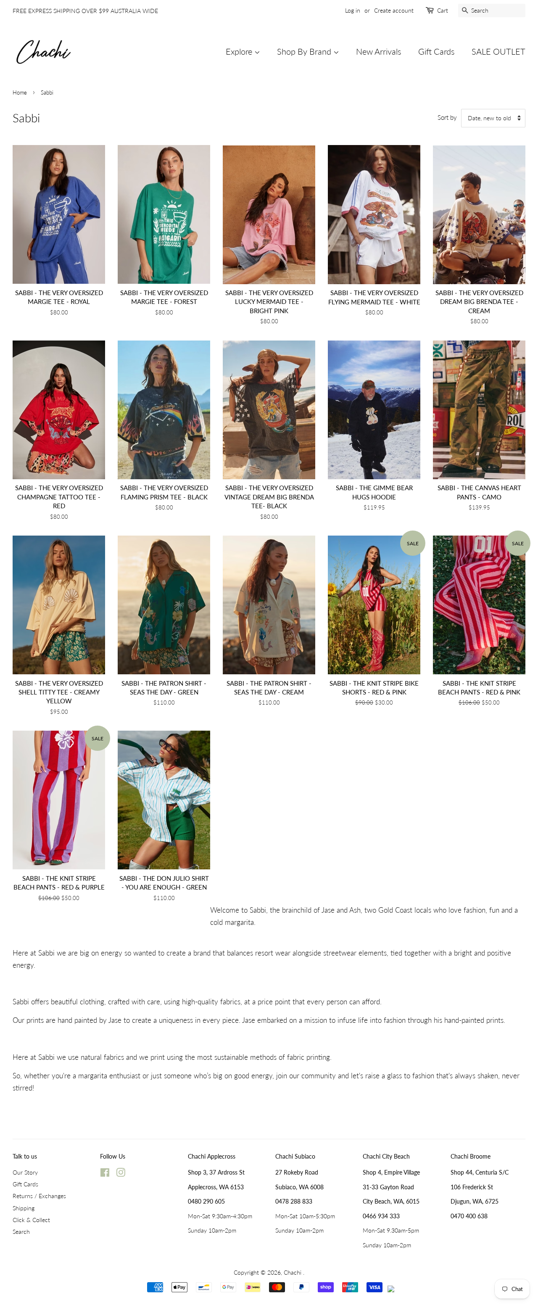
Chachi (293, 1272)
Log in (352, 10)
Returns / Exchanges (39, 1195)
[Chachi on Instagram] (120, 1174)
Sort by (447, 117)
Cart (442, 10)
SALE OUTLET (498, 51)
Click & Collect (31, 1219)
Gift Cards (436, 51)
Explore (240, 51)
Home (20, 92)
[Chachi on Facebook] (105, 1174)
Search (21, 1231)
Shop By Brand (305, 51)
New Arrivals (378, 51)
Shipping (23, 1208)
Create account (394, 10)
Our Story (25, 1172)
